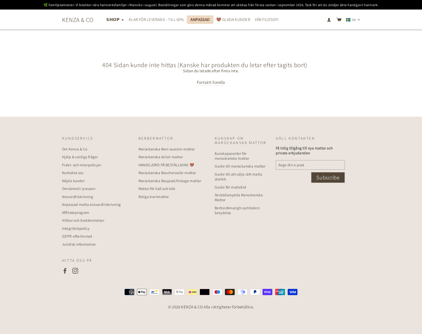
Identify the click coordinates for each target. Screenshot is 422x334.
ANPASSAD (200, 19)
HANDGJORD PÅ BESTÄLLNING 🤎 (166, 164)
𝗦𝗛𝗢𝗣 (113, 19)
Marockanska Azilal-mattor (160, 156)
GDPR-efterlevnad (77, 236)
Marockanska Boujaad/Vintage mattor (169, 180)
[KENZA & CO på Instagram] (75, 271)
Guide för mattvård (230, 187)
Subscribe (327, 177)
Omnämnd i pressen (78, 188)
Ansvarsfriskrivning (77, 196)
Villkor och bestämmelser (83, 220)
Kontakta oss (72, 172)
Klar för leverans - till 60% (156, 19)
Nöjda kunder (73, 180)
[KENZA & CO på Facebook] (65, 271)
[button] (353, 20)
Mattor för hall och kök (157, 188)
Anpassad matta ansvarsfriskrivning (91, 204)
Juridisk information (79, 244)
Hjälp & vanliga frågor (80, 156)
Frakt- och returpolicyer (81, 164)
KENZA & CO (77, 20)
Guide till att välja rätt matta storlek (238, 176)
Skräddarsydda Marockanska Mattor (239, 197)
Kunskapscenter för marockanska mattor (232, 156)
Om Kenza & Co (74, 148)
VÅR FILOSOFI (266, 19)
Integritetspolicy (75, 228)
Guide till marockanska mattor (240, 166)
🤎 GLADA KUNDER (233, 19)
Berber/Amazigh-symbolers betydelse (237, 210)
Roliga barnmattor (153, 196)
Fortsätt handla (211, 82)
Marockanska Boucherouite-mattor (167, 172)
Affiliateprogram (75, 212)
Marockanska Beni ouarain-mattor (166, 148)
